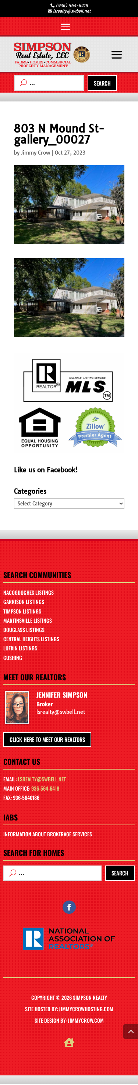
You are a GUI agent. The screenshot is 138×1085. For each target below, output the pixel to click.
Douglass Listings (24, 629)
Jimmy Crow (35, 152)
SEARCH (102, 83)
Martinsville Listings (27, 620)
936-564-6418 (45, 788)
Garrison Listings (23, 601)
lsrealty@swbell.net (42, 779)
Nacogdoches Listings (28, 592)
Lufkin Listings (20, 648)
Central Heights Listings (31, 639)
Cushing (12, 657)
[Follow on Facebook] (69, 907)
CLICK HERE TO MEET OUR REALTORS (47, 739)
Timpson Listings (22, 611)
